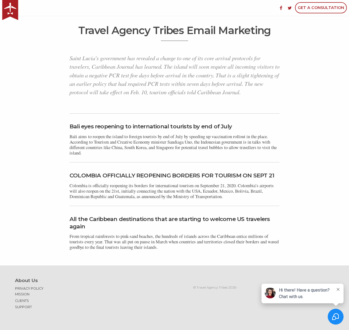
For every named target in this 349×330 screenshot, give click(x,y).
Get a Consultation (321, 7)
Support (23, 307)
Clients (22, 301)
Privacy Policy (29, 288)
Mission (22, 294)
